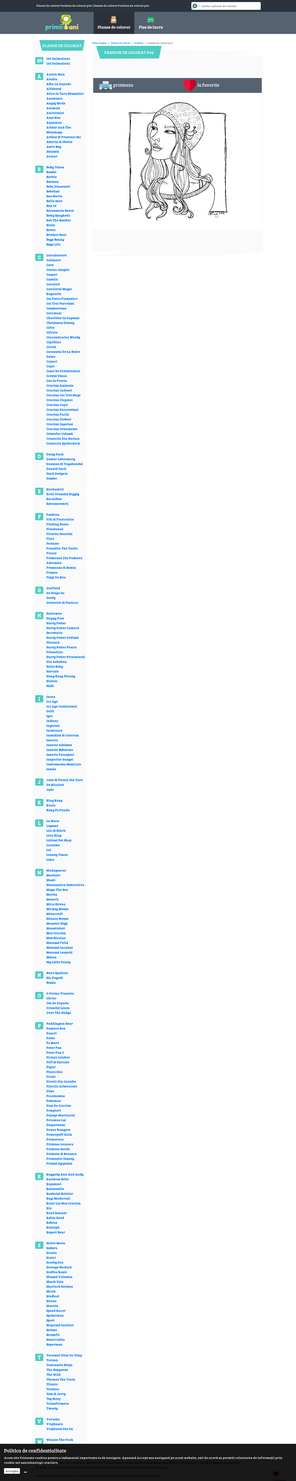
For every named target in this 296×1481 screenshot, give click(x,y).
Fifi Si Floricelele (60, 519)
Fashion (52, 514)
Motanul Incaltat (59, 947)
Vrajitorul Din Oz (59, 1429)
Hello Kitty (54, 666)
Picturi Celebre (58, 1057)
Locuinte (53, 845)
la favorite (208, 85)
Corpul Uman (56, 376)
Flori (50, 538)
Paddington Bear (59, 1023)
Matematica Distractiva (65, 885)
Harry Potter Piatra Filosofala (61, 649)
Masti (50, 880)
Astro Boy (53, 146)
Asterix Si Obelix (59, 142)
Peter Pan (54, 1047)
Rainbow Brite (57, 1179)
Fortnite (52, 543)
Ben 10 (51, 205)
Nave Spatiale (57, 973)
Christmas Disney (60, 322)
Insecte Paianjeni (60, 754)
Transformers (57, 1403)
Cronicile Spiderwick (63, 443)
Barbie (51, 176)
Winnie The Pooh (59, 1439)
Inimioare (54, 730)
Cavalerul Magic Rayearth (59, 291)
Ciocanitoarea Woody (63, 337)
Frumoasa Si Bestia (61, 567)
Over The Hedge (58, 1012)
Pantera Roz (55, 1028)
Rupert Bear (55, 1232)
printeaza (123, 85)
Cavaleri (53, 284)
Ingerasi (53, 725)
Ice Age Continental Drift (61, 708)
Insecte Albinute (59, 745)
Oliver (51, 998)
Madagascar (56, 870)
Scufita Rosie (56, 1272)
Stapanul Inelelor (60, 1325)
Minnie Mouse (57, 918)
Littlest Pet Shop (58, 840)
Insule (51, 769)
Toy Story (53, 1398)
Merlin (51, 894)
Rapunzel (53, 1184)
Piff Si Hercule (57, 1062)
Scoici (51, 1257)
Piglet (51, 1067)
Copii (50, 366)
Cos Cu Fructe (56, 380)
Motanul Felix (57, 942)
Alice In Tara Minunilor (65, 93)
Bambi (51, 172)
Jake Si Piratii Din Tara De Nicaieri (64, 782)
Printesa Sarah (58, 1149)
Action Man (55, 74)
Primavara (55, 1139)
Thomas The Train (60, 1379)
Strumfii (53, 1334)
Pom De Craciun (58, 1105)
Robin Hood (55, 1217)
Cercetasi (53, 313)
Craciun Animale (59, 385)
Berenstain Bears (60, 210)
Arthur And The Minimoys (58, 129)
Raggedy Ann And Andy (65, 1174)
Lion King (53, 835)
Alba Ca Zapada (58, 84)
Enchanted (55, 489)
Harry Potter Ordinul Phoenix (62, 639)
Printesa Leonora (59, 1144)
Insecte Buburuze (59, 749)
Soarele (52, 1305)
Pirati (51, 1076)
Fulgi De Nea (56, 577)
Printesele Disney (60, 1158)
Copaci (51, 361)
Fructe (51, 553)
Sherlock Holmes (59, 1286)
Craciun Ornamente (62, 429)
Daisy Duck (55, 454)
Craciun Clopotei (59, 400)
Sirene (51, 1301)
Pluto (50, 1091)
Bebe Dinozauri (58, 186)
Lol (48, 850)
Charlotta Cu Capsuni (63, 318)
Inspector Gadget (59, 759)
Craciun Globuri (58, 419)
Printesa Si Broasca (61, 1154)
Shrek (51, 1291)
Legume (52, 825)
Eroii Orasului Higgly (62, 494)
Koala (51, 805)
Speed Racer (56, 1310)
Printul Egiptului (59, 1163)
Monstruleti (55, 928)
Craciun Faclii (57, 414)
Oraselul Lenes (58, 1008)
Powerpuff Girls (59, 1134)
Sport (50, 1320)
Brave (51, 230)
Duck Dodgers (57, 473)
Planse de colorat (120, 42)
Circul (51, 347)
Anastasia (54, 98)
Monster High (57, 923)
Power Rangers (58, 1129)
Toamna (52, 1389)
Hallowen (54, 613)
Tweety (52, 1408)
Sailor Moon (55, 1243)
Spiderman (55, 1315)
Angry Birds (55, 103)
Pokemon (53, 1100)
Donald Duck (56, 468)
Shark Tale (54, 1281)
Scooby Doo (54, 1262)
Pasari (51, 1033)
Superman (54, 1344)
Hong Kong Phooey (60, 676)
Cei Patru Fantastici (62, 298)
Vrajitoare (54, 1424)
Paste (50, 1038)
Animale (53, 108)
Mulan (51, 957)
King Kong (54, 800)
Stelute (51, 1330)
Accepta (12, 1471)
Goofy (51, 597)
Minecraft (54, 913)
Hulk (50, 686)
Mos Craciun (56, 933)
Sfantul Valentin (59, 1277)
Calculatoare (56, 255)
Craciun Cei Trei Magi (63, 395)
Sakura (51, 1248)
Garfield (53, 588)
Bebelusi (53, 191)
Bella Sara (54, 201)
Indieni (52, 720)
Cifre (50, 327)
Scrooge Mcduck (59, 1267)
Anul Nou (53, 117)
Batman (52, 181)
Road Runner (56, 1213)
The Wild (53, 1374)
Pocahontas (55, 1096)
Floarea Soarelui (59, 534)
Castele (52, 279)
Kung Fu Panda (58, 810)
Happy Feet (55, 618)
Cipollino (53, 342)
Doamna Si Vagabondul (64, 464)
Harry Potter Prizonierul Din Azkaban (65, 659)
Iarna (50, 696)
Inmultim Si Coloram (62, 735)
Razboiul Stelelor (59, 1193)
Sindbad (52, 1296)
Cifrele (52, 332)
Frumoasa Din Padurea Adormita (64, 560)
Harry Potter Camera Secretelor (62, 630)
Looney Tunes (57, 854)
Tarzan (52, 1360)
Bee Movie (54, 196)
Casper (51, 274)
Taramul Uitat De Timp (64, 1355)
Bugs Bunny (55, 239)
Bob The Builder (58, 220)
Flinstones (54, 529)
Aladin (51, 79)
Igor (49, 716)
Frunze (52, 572)
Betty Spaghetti (58, 215)
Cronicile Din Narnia (63, 438)
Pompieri (53, 1110)
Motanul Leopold (59, 952)
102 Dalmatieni (58, 63)
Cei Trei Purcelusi (60, 303)
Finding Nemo (57, 524)
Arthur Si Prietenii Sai (63, 137)
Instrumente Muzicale (63, 764)
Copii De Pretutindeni (63, 371)
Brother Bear (56, 234)
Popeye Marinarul (60, 1115)
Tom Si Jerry (56, 1394)
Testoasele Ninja (59, 1365)
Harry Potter (56, 623)
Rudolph (53, 1227)
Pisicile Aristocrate (61, 1086)
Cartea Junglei (57, 269)
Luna (50, 859)
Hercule (52, 671)
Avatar (51, 156)
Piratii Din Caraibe (61, 1081)
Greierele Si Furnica (62, 602)
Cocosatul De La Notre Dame (63, 353)
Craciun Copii (57, 404)
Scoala (51, 1252)
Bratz (50, 225)
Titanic (52, 1384)
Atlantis (52, 151)
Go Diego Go (55, 593)
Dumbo (51, 478)
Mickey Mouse (57, 909)
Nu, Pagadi (54, 977)
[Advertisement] (165, 40)
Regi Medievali (58, 1198)
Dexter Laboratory (60, 459)
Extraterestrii (57, 503)
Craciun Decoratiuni (62, 409)
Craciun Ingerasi (59, 424)
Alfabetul (53, 88)
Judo (50, 789)
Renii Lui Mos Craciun (63, 1203)
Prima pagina (99, 42)
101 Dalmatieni (58, 58)
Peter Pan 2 (55, 1052)
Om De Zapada (57, 1003)
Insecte (52, 740)
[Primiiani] (62, 22)
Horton (51, 681)
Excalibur (54, 499)
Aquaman (54, 122)
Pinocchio (54, 1071)
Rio (49, 1208)
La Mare (52, 821)
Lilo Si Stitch (56, 830)
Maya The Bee (57, 889)
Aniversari (55, 113)
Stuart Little (55, 1339)
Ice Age (52, 701)
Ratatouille (55, 1188)
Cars (50, 265)
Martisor (53, 875)
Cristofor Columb (59, 433)
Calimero (53, 260)
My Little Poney (58, 962)
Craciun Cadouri (59, 390)
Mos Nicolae (56, 938)
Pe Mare (52, 1043)
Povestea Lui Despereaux (56, 1122)
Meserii (52, 899)
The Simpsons (57, 1369)
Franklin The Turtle (62, 548)
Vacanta (53, 1419)
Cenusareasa (56, 308)
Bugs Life (53, 244)
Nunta (51, 982)
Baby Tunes (55, 167)
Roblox (51, 1222)
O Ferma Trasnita (60, 993)
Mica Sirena (55, 904)
